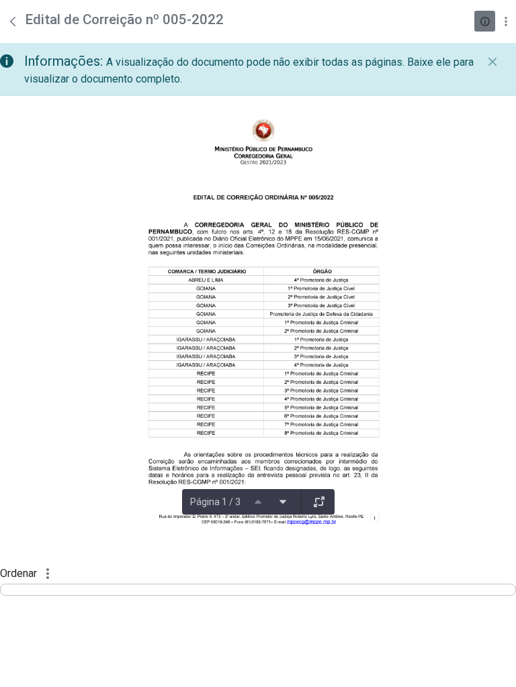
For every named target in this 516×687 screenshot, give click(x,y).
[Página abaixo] (283, 502)
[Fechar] (492, 61)
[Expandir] (319, 502)
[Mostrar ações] (505, 21)
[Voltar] (13, 21)
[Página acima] (258, 502)
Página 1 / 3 (215, 501)
